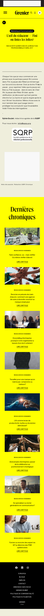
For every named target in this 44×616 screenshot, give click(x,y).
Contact (22, 583)
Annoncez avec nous (22, 587)
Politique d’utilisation (22, 597)
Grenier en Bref (22, 590)
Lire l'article (22, 262)
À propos (22, 573)
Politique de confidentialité (22, 593)
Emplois (22, 580)
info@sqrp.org (24, 123)
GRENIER (22, 602)
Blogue (22, 577)
